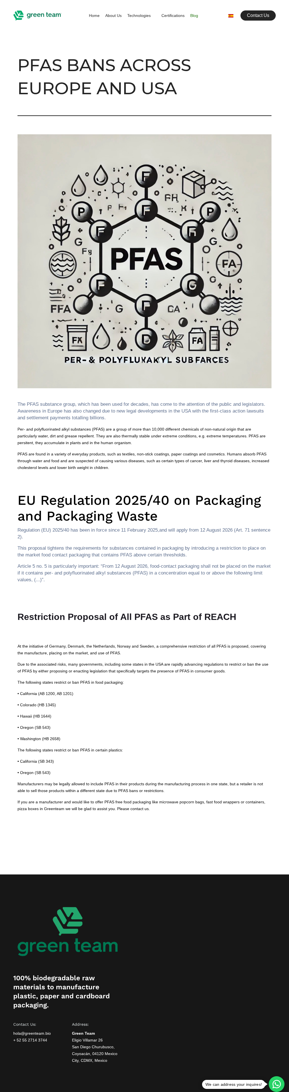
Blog (194, 15)
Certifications (173, 15)
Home (94, 15)
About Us (113, 15)
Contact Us (258, 15)
